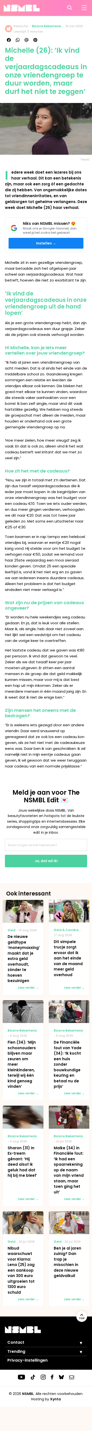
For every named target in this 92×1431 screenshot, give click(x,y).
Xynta (55, 1399)
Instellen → (46, 243)
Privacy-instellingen (27, 1360)
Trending (16, 1351)
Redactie (20, 26)
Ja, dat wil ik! (46, 860)
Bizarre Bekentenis (46, 26)
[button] (77, 1343)
